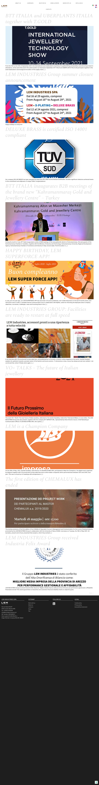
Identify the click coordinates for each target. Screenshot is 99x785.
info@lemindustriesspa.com (9, 612)
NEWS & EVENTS (55, 3)
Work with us (67, 3)
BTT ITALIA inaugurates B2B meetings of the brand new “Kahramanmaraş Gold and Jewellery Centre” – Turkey (48, 192)
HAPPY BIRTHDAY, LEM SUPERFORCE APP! (33, 253)
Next (91, 593)
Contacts (48, 9)
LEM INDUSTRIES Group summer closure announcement (49, 77)
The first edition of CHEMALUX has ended (43, 482)
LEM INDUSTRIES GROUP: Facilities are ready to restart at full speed (45, 312)
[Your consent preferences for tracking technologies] (96, 782)
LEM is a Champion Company (36, 426)
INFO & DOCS (79, 3)
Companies (30, 3)
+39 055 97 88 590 (8, 610)
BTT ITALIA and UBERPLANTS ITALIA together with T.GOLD (49, 19)
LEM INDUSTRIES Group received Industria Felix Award (41, 541)
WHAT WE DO (42, 3)
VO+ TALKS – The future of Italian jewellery (41, 371)
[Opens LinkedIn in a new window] (54, 603)
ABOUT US (18, 3)
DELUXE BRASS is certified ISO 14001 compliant (46, 132)
